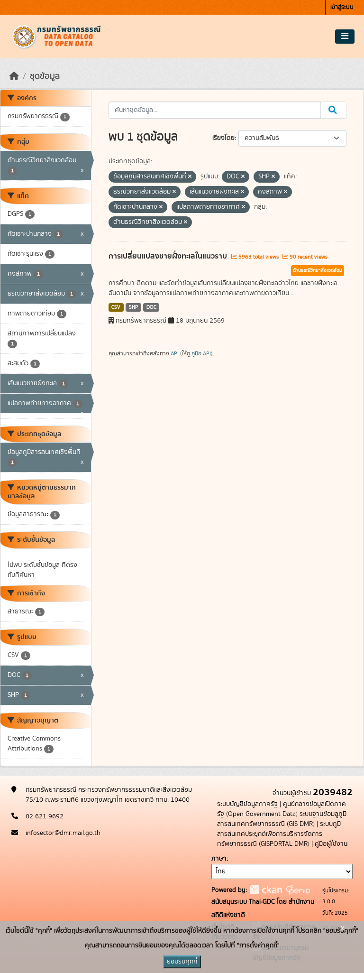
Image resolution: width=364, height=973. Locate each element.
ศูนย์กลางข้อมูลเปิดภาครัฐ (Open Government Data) (281, 809)
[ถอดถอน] (189, 177)
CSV (115, 307)
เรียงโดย (223, 138)
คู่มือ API (201, 353)
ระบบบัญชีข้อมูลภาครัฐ (247, 804)
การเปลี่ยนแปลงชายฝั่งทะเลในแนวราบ (169, 256)
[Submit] (333, 110)
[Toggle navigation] (345, 36)
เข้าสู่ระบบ (342, 7)
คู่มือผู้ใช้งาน (331, 844)
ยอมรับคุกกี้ (182, 961)
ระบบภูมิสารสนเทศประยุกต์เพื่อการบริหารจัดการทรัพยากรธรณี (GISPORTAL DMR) (279, 834)
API (175, 353)
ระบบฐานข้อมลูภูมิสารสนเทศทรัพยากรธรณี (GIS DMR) (281, 819)
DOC (151, 307)
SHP (133, 307)
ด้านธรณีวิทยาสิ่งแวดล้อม (317, 270)
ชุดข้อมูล (45, 76)
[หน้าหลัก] (14, 76)
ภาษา (219, 858)
